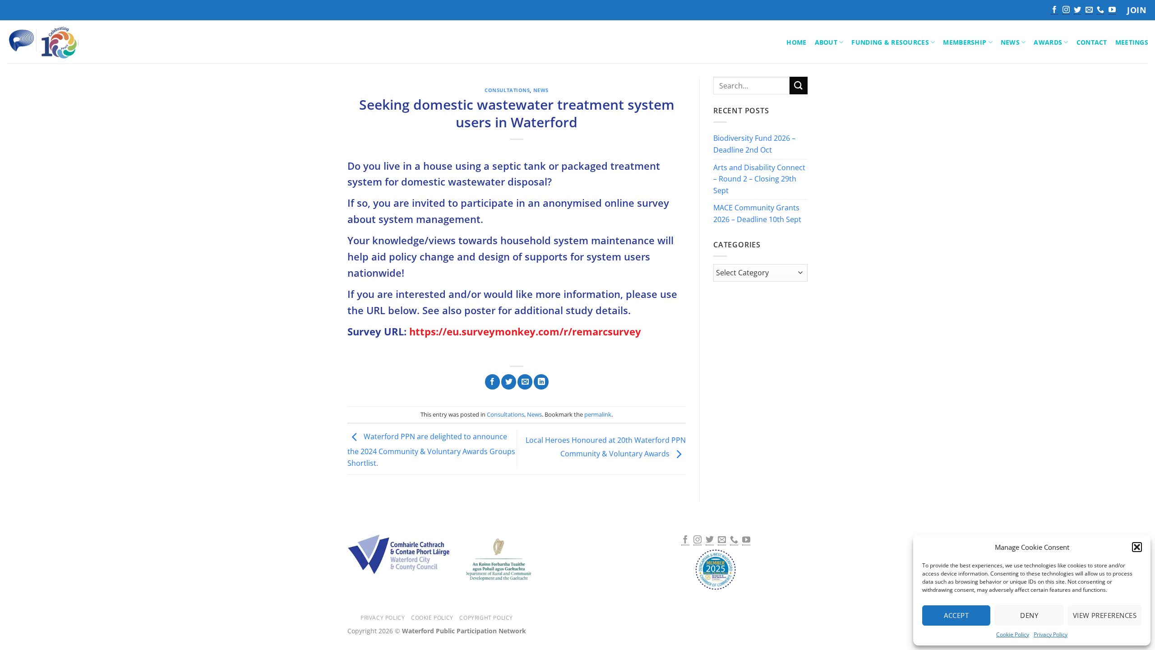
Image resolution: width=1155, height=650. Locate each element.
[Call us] (1100, 10)
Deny (1029, 615)
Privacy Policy (1050, 634)
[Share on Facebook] (492, 382)
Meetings (1131, 42)
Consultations (507, 90)
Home (796, 42)
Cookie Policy (1012, 634)
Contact (1091, 42)
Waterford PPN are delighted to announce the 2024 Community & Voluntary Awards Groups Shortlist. (431, 450)
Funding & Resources (890, 42)
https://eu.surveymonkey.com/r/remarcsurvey (525, 332)
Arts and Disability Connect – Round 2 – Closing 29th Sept (759, 178)
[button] (1136, 547)
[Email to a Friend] (524, 382)
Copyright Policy (486, 618)
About (826, 42)
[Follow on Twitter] (1077, 10)
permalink (597, 414)
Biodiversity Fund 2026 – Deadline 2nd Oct (754, 144)
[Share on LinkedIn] (541, 382)
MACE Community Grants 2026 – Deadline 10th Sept (757, 214)
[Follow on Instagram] (1066, 10)
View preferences (1105, 615)
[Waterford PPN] (56, 42)
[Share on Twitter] (508, 382)
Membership (964, 42)
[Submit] (799, 85)
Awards (1048, 42)
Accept (956, 615)
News (1010, 42)
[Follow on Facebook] (1054, 10)
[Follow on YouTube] (1112, 10)
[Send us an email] (1089, 10)
